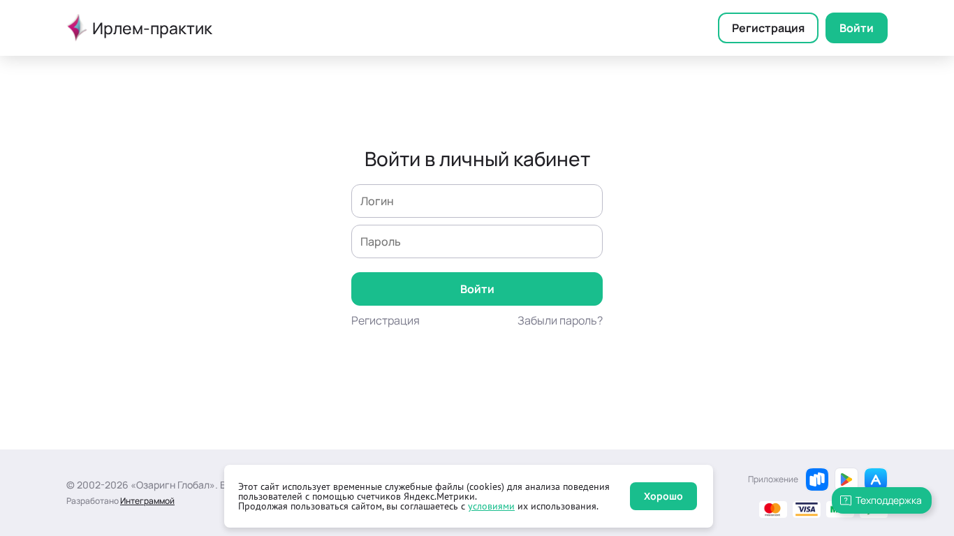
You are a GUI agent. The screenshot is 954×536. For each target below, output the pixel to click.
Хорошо (663, 495)
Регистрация (768, 28)
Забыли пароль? (560, 320)
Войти (856, 28)
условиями (491, 506)
